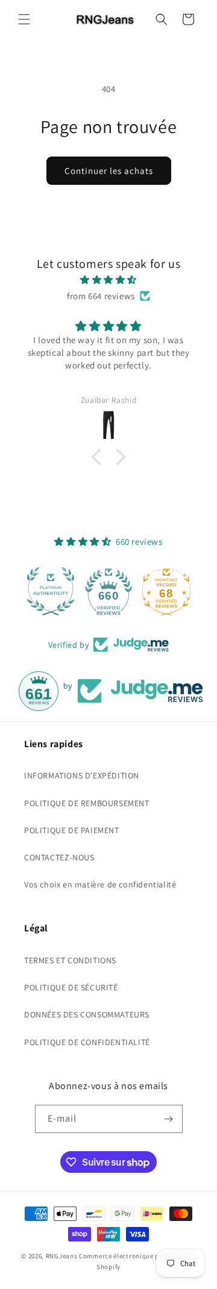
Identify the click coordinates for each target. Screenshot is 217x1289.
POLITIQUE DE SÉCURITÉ (71, 987)
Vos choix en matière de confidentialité (100, 884)
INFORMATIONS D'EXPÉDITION (81, 775)
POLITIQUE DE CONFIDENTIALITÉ (87, 1042)
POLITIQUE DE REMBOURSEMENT (86, 803)
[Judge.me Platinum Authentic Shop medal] (51, 591)
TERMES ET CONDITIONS (70, 960)
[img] (108, 280)
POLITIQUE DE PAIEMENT (71, 830)
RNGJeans (62, 1256)
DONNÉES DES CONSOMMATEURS (86, 1014)
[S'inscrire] (169, 1119)
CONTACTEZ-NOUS (59, 857)
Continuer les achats (108, 170)
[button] (24, 19)
